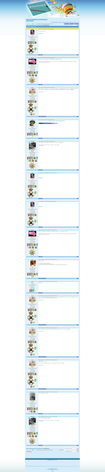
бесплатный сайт (53, 469)
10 (56, 281)
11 (56, 295)
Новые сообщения (55, 22)
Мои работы (41, 33)
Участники (60, 22)
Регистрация (32, 0)
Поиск (75, 22)
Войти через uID (52, 0)
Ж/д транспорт (39, 25)
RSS (34, 0)
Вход (33, 0)
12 (56, 327)
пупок (32, 87)
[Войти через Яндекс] (52, 2)
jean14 (32, 29)
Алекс (32, 259)
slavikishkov (32, 141)
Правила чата (71, 22)
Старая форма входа (52, 4)
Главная (31, 0)
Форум (27, 25)
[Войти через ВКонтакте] (49, 2)
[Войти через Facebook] (50, 2)
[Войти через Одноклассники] (56, 2)
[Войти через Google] (54, 3)
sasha (32, 119)
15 (56, 416)
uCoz (57, 469)
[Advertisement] (51, 455)
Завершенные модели (32, 25)
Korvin (32, 281)
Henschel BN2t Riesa (46, 25)
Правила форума (65, 22)
